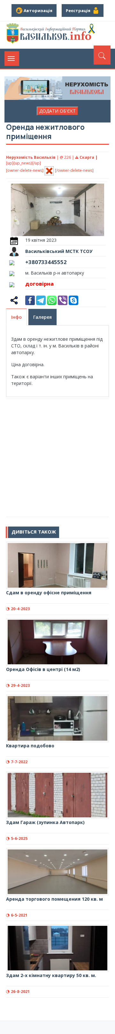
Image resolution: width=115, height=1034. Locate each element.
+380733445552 (46, 262)
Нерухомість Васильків (31, 157)
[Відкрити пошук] (102, 55)
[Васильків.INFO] (51, 35)
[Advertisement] (57, 458)
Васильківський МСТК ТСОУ (58, 251)
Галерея (42, 317)
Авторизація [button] (37, 10)
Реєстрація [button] (79, 10)
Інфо (16, 317)
